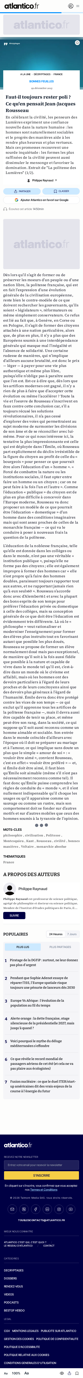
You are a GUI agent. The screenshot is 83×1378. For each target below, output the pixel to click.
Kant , (31, 841)
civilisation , (35, 835)
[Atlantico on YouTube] (70, 1209)
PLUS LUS (23, 947)
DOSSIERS (10, 1278)
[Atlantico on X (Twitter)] (24, 1209)
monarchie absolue (51, 846)
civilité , (61, 841)
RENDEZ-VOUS (13, 1286)
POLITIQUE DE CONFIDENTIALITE (57, 1339)
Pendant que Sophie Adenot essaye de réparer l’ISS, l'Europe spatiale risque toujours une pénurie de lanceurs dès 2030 (42, 982)
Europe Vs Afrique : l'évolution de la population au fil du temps (37, 1003)
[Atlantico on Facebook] (35, 1209)
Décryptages (42, 74)
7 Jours (72, 934)
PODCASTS (11, 1302)
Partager (24, 191)
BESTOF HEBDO (14, 1310)
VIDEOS (9, 1294)
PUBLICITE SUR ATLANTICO (58, 1331)
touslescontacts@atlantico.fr (41, 1220)
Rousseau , (45, 841)
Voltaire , (28, 846)
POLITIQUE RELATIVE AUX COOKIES (26, 1355)
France (58, 74)
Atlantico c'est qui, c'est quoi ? (25, 1242)
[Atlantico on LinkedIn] (47, 1209)
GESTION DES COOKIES (19, 1339)
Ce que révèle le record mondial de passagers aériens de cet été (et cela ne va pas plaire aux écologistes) (41, 1063)
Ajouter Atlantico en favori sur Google (44, 200)
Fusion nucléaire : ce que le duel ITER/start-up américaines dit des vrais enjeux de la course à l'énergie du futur (43, 1086)
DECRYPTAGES (13, 1270)
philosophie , (14, 835)
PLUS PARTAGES (60, 947)
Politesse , (54, 835)
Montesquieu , (14, 841)
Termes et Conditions (43, 1189)
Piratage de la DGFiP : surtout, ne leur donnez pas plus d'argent (44, 962)
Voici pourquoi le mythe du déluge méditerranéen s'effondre (36, 1043)
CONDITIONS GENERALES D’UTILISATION (30, 1363)
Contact (49, 1245)
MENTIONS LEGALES (25, 1331)
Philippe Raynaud (42, 180)
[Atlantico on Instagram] (59, 1209)
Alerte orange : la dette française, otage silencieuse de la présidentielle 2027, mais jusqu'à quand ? (42, 1023)
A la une (25, 74)
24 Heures (55, 934)
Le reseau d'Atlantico (18, 1245)
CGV (7, 1331)
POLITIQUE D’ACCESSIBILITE (22, 1347)
